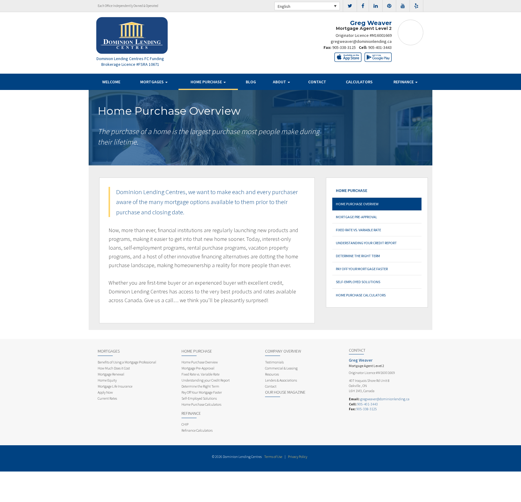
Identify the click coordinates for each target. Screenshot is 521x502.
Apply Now (105, 392)
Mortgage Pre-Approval (356, 217)
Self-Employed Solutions (358, 282)
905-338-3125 (344, 47)
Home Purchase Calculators (361, 295)
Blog (251, 82)
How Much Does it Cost (114, 368)
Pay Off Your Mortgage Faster (362, 269)
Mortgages (152, 82)
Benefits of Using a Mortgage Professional (127, 362)
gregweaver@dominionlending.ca (361, 41)
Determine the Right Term (358, 256)
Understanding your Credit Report (366, 243)
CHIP (185, 424)
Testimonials (274, 362)
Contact (317, 82)
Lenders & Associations (281, 380)
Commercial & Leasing (281, 368)
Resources (272, 374)
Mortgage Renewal (111, 374)
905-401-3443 (380, 47)
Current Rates (107, 398)
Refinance (404, 82)
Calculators (359, 82)
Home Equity (107, 380)
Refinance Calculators (197, 430)
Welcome (111, 82)
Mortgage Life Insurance (115, 386)
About (280, 82)
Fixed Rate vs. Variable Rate (358, 230)
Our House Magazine (285, 392)
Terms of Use (273, 456)
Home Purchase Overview (357, 204)
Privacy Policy (297, 456)
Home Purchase (207, 82)
